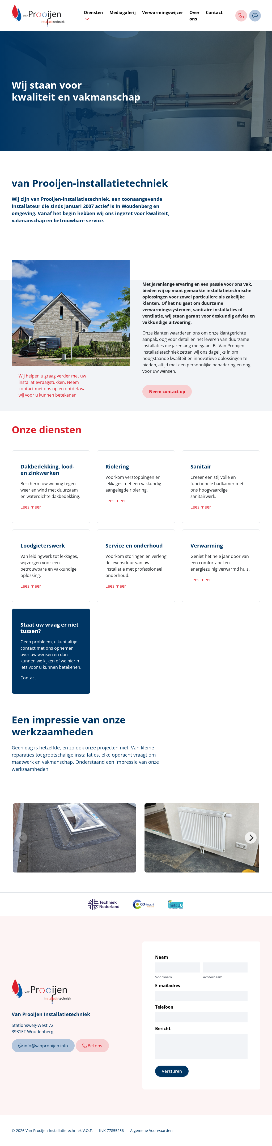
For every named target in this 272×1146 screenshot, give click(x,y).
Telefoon (164, 1007)
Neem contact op (167, 391)
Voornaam (163, 976)
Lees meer (30, 507)
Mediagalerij (122, 12)
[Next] (251, 838)
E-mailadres (167, 985)
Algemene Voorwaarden (151, 1130)
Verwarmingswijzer (162, 12)
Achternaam (212, 976)
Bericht (163, 1028)
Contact (214, 12)
